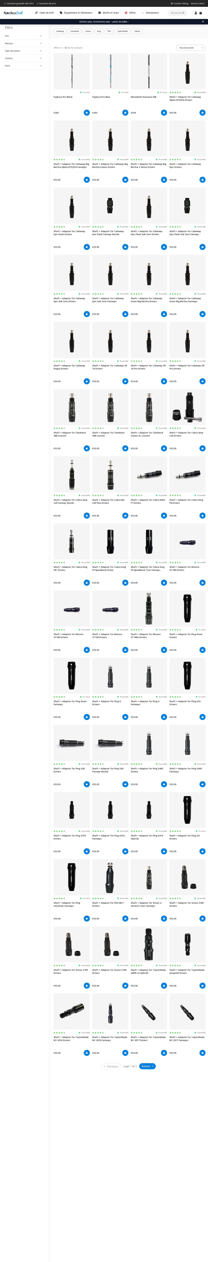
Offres (132, 12)
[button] (23, 36)
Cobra (88, 31)
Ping (99, 31)
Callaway (60, 31)
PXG (109, 31)
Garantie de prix (47, 3)
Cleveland (74, 31)
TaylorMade (122, 31)
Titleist (137, 31)
